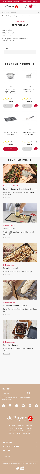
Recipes (17, 21)
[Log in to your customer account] (26, 6)
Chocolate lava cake (12, 345)
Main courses (7, 186)
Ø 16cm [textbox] (25, 106)
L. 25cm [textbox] (25, 149)
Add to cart (10, 148)
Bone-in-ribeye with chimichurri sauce (20, 189)
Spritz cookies (9, 229)
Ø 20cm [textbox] (6, 106)
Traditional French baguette (15, 306)
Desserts (22, 21)
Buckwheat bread (10, 268)
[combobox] (8, 106)
